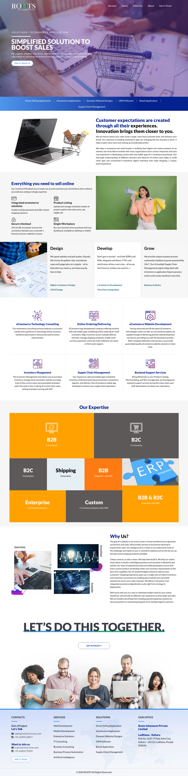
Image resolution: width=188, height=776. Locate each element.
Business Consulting (64, 746)
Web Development (63, 725)
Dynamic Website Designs (100, 100)
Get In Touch (165, 6)
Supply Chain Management (91, 106)
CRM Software (126, 100)
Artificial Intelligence (64, 757)
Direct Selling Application (38, 100)
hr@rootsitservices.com (26, 747)
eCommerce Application (69, 100)
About (151, 6)
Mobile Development (64, 731)
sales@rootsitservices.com (28, 733)
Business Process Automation (68, 752)
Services (112, 6)
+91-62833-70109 (23, 751)
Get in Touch (21, 63)
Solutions (138, 6)
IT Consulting (60, 741)
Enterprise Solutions (64, 736)
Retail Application (148, 100)
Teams (124, 6)
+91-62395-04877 (23, 737)
